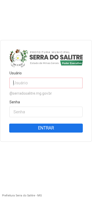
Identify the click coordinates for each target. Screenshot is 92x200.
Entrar (46, 128)
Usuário (15, 73)
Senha (14, 102)
